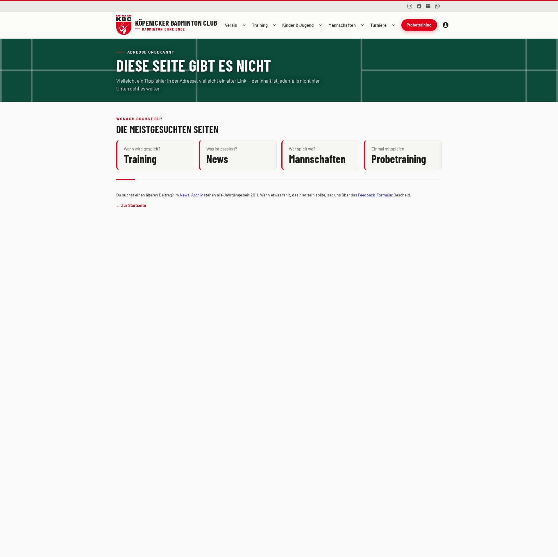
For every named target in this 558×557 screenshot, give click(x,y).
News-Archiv (191, 194)
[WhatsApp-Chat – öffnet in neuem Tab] (437, 6)
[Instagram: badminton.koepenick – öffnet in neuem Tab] (409, 6)
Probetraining (419, 24)
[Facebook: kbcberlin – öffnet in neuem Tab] (419, 6)
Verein (231, 25)
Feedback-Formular (375, 194)
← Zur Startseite (131, 205)
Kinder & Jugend (298, 25)
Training (260, 25)
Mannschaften (342, 25)
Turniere (378, 25)
